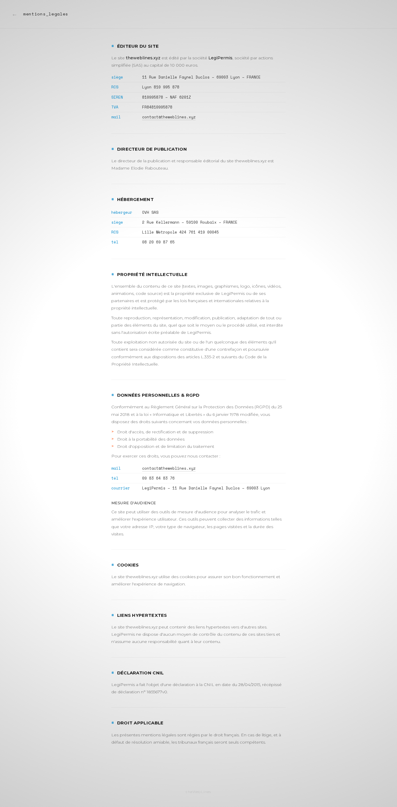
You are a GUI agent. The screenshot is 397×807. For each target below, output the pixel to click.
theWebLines (198, 792)
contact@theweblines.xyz (169, 117)
